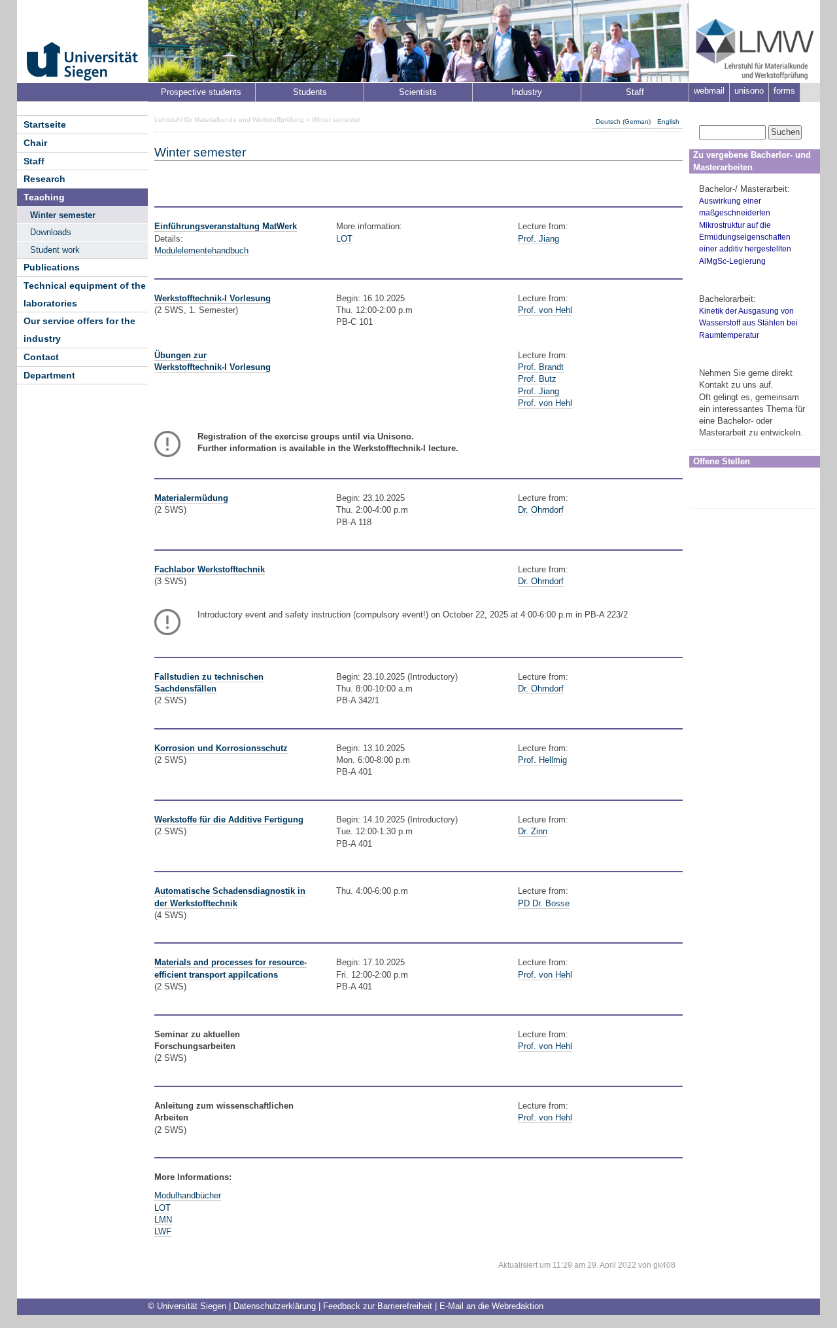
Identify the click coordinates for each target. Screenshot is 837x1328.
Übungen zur (180, 355)
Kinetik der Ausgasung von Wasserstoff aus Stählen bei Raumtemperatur (748, 323)
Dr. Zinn (532, 831)
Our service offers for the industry (79, 330)
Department (49, 375)
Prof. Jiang (538, 239)
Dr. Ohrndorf (541, 510)
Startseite (45, 124)
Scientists (418, 92)
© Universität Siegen (187, 1306)
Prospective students (201, 92)
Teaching (44, 197)
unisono (749, 91)
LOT (344, 239)
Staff (635, 92)
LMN (163, 1220)
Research (44, 179)
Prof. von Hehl (545, 310)
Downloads (50, 232)
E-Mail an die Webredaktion (491, 1306)
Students (310, 92)
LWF (162, 1231)
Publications (52, 267)
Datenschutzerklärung (274, 1306)
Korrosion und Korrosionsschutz (221, 748)
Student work (55, 250)
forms (784, 91)
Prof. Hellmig (542, 760)
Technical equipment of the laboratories (85, 294)
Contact (41, 357)
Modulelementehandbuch (201, 250)
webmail (709, 91)
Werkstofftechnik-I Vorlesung (212, 298)
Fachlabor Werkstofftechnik (209, 569)
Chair (35, 143)
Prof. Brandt (541, 367)
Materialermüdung (191, 498)
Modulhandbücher (187, 1195)
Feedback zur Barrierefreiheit (377, 1306)
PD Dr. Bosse (544, 903)
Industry (526, 92)
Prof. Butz (537, 379)
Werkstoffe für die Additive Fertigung (228, 819)
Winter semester (62, 215)
